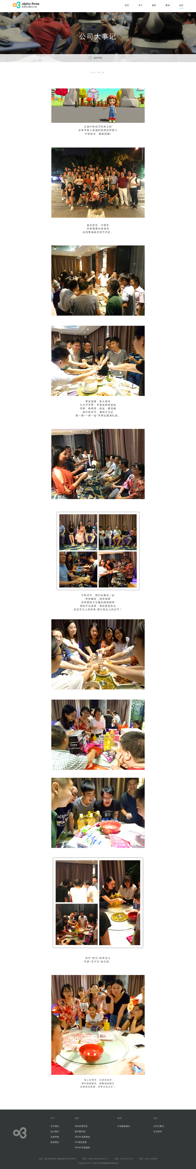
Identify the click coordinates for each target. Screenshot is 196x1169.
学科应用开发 (81, 1126)
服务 (154, 5)
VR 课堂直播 (81, 1142)
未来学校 (55, 1136)
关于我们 (55, 1126)
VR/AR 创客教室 (82, 1136)
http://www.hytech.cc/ (98, 1158)
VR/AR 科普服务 (82, 1147)
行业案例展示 (123, 1126)
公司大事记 (158, 1126)
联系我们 (55, 1142)
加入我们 (55, 1131)
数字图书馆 (80, 1131)
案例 (167, 5)
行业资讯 (157, 1131)
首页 (127, 5)
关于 (140, 5)
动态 (181, 5)
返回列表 (98, 57)
